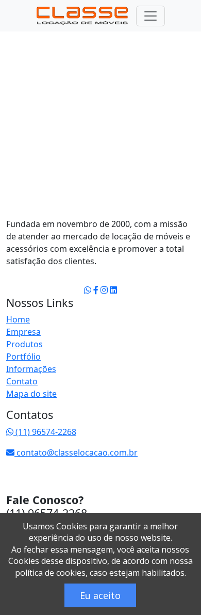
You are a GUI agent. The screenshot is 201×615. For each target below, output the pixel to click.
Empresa (23, 331)
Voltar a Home (44, 38)
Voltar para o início (71, 177)
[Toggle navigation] (150, 16)
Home (18, 319)
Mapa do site (31, 393)
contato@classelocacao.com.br (76, 452)
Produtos (24, 344)
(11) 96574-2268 (44, 432)
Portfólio (23, 356)
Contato (22, 381)
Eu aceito (100, 595)
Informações (31, 369)
